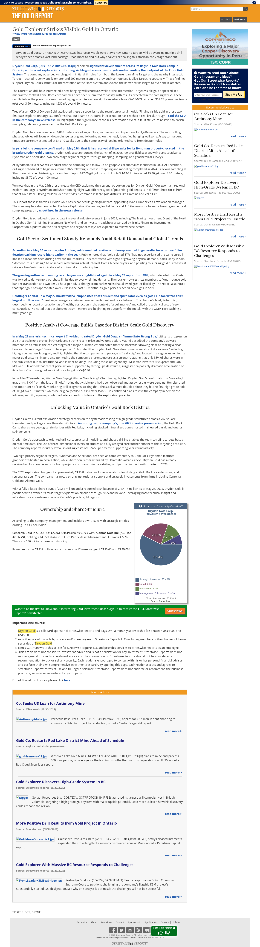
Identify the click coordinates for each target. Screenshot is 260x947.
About (94, 922)
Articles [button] (225, 19)
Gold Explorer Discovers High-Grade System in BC (61, 781)
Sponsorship (134, 922)
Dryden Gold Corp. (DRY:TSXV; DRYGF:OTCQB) (44, 66)
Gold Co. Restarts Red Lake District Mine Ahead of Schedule (70, 740)
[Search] (245, 9)
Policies (176, 922)
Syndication (151, 922)
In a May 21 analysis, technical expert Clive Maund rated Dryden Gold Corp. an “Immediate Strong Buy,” (85, 336)
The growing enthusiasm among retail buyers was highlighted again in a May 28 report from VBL (80, 275)
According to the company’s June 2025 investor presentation (120, 423)
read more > (173, 731)
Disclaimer (106, 922)
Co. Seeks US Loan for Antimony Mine (50, 703)
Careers (165, 922)
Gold (16, 39)
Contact (120, 922)
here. (67, 680)
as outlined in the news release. (61, 210)
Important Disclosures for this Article (40, 33)
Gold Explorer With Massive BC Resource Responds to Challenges (74, 864)
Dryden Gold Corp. (161, 512)
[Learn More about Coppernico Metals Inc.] (220, 47)
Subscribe (101, 2)
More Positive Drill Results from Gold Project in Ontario (66, 823)
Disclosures (240, 19)
